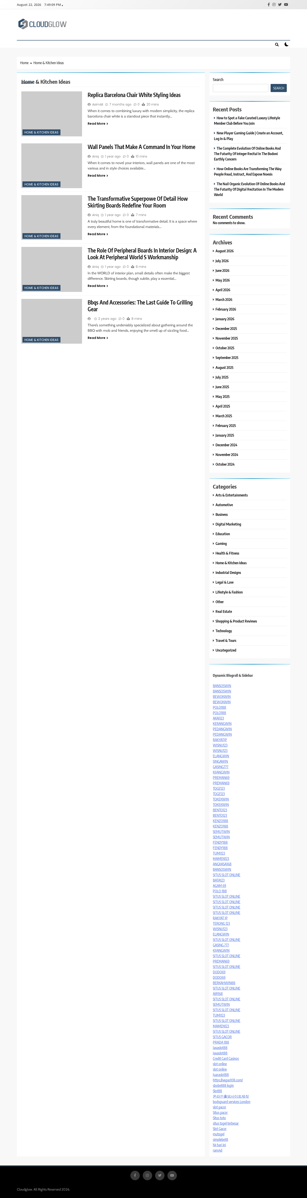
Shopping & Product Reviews (236, 621)
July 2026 (222, 260)
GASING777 (220, 767)
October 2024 (225, 464)
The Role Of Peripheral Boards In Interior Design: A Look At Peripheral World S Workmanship (142, 253)
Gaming (221, 543)
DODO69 (219, 972)
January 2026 (225, 318)
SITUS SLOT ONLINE (226, 875)
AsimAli (97, 104)
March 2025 (224, 415)
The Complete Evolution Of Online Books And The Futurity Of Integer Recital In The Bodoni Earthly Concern (247, 153)
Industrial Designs (228, 572)
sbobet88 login (223, 1085)
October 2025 (225, 347)
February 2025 (226, 425)
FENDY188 (220, 842)
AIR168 (218, 993)
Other (220, 601)
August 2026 (225, 250)
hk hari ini (219, 1145)
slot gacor (219, 1107)
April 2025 (223, 406)
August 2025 (225, 367)
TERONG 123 (221, 923)
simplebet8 (220, 1139)
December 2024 (226, 444)
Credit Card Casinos (226, 1058)
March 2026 (224, 299)
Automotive (224, 504)
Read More (96, 123)
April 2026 (223, 289)
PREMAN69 (221, 777)
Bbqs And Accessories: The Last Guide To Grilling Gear (140, 305)
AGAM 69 (219, 885)
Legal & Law (225, 582)
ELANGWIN (221, 756)
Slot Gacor (220, 1128)
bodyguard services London (231, 1101)
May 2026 (223, 280)
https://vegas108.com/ (228, 1080)
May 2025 (223, 396)
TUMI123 (219, 853)
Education (223, 533)
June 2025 (222, 386)
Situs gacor (220, 1112)
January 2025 (225, 435)
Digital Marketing (228, 524)
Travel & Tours (226, 640)
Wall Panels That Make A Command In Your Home (141, 146)
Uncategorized (226, 650)
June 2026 (222, 270)
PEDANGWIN (222, 729)
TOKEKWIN (221, 799)
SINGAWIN (220, 761)
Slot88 (217, 1091)
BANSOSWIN (222, 686)
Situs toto (219, 1118)
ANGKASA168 (222, 864)
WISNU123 (220, 745)
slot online (220, 1064)
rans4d (217, 1150)
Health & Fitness (227, 553)
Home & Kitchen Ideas (41, 132)
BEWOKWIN (222, 696)
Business (222, 514)
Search (218, 79)
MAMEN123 (221, 858)
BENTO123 (220, 810)
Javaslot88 (220, 1047)
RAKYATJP (220, 740)
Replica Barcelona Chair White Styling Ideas (134, 94)
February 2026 (226, 309)
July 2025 (222, 377)
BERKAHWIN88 (224, 983)
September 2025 (227, 357)
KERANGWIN (222, 723)
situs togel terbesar (226, 1123)
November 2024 (227, 454)
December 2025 (226, 328)
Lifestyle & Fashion (229, 592)
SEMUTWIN (221, 831)
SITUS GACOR (222, 1037)
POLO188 (219, 707)
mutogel (218, 1134)
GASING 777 (221, 945)
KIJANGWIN (221, 772)
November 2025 (227, 338)
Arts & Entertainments (232, 495)
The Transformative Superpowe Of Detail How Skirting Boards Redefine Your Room (138, 202)
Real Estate (224, 611)
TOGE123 (219, 788)
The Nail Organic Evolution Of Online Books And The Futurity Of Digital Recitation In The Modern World (249, 189)
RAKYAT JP (220, 918)
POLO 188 (220, 891)
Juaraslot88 (221, 1074)
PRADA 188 (221, 1042)
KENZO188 (220, 821)
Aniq (95, 156)
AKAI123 (218, 718)
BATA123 (219, 880)
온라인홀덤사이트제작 (231, 1096)
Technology (224, 630)
